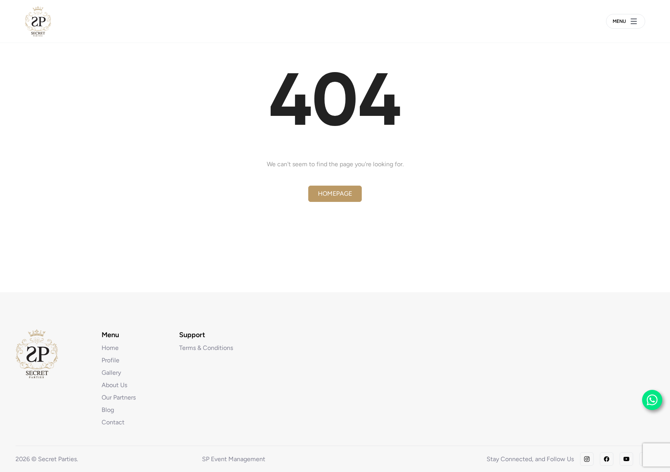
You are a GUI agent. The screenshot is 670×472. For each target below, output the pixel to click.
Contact (113, 422)
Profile (110, 360)
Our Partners (119, 397)
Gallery (111, 372)
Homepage (335, 193)
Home (110, 347)
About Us (114, 385)
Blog (108, 409)
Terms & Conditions (206, 347)
